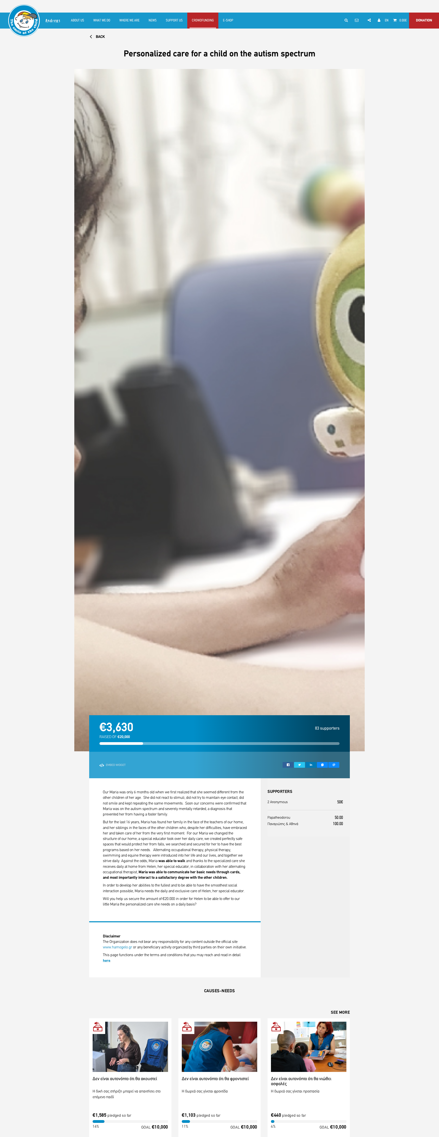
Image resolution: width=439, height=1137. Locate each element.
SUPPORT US (174, 20)
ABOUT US (77, 20)
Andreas (53, 21)
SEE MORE (340, 1013)
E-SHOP (228, 20)
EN (386, 20)
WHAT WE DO (101, 20)
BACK (100, 37)
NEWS (153, 20)
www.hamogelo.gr (117, 947)
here (106, 961)
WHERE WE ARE (129, 20)
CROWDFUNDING (203, 20)
